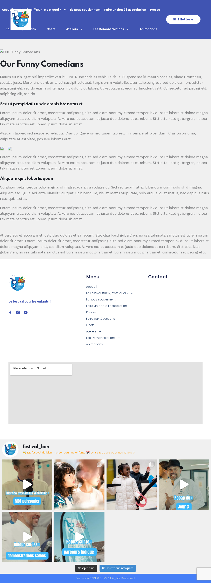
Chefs (51, 29)
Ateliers (72, 29)
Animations (148, 29)
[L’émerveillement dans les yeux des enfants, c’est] (79, 484)
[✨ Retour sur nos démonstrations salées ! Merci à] (27, 537)
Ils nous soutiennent (85, 10)
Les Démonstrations (108, 29)
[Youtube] (26, 312)
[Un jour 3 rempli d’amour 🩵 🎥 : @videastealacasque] (184, 484)
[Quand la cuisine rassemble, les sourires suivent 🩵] (132, 484)
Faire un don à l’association (125, 10)
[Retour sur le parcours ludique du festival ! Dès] (79, 537)
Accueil (7, 10)
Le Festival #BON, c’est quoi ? (39, 10)
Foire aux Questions (21, 29)
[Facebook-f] (10, 312)
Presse (155, 10)
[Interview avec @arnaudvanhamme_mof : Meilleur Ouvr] (27, 484)
